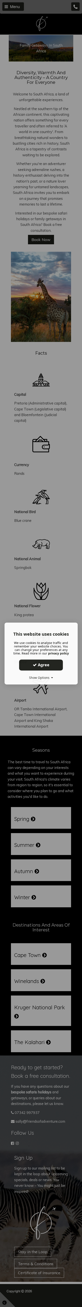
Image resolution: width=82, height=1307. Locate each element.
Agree (43, 664)
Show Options (40, 677)
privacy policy (58, 653)
